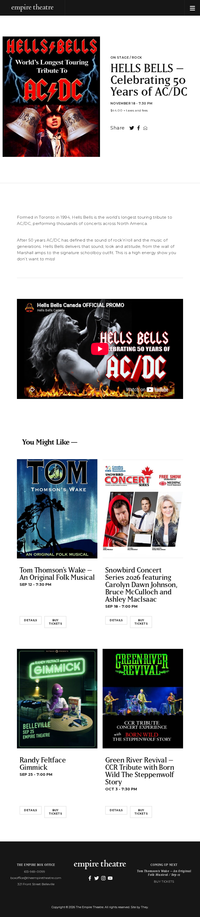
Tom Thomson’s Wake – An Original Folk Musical (57, 573)
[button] (192, 8)
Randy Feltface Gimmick (43, 763)
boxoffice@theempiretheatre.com (35, 878)
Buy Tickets (55, 622)
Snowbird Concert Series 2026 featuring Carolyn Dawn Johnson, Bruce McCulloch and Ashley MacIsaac (141, 584)
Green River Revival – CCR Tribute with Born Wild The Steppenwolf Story (139, 770)
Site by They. (139, 907)
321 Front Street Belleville (35, 884)
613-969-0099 (34, 871)
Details (30, 620)
